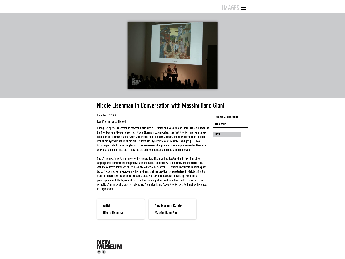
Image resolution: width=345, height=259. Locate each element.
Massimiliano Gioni (167, 212)
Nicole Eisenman (113, 212)
